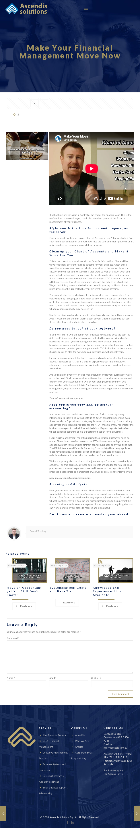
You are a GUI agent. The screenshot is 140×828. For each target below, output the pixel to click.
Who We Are (82, 740)
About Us (80, 735)
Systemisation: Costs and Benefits (68, 589)
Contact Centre (113, 733)
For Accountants (113, 773)
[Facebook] (67, 822)
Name (11, 677)
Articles (79, 746)
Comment (13, 638)
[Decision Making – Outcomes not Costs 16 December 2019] (137, 813)
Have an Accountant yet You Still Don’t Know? (24, 591)
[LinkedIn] (72, 822)
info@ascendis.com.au (115, 747)
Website (96, 677)
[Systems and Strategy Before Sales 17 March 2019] (3, 813)
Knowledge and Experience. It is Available (107, 591)
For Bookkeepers (113, 770)
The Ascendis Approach (55, 735)
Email (52, 677)
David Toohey (38, 531)
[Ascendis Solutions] (26, 8)
